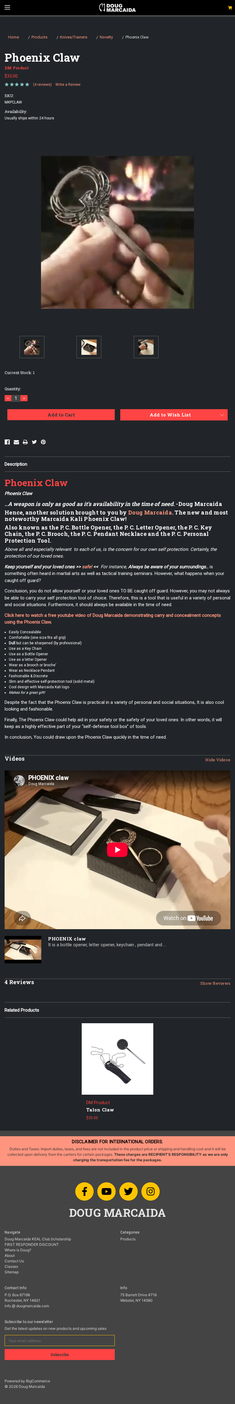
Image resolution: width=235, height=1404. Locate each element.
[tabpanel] (117, 1074)
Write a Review (67, 84)
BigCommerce (38, 1381)
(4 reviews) (42, 84)
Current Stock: (20, 372)
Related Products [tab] (22, 1010)
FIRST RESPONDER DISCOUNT (32, 1244)
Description (16, 464)
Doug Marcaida (150, 512)
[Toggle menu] (7, 7)
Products (128, 1239)
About (10, 1255)
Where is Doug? (18, 1250)
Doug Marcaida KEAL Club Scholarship (38, 1239)
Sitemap (12, 1272)
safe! (87, 566)
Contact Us (14, 1261)
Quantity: (13, 388)
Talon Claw (100, 1110)
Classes (11, 1266)
